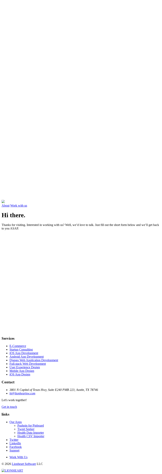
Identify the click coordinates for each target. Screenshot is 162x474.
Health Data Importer (30, 432)
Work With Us (18, 457)
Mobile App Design (21, 370)
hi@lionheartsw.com (22, 393)
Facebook (15, 447)
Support (14, 450)
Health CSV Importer (30, 436)
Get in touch (9, 406)
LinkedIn (15, 443)
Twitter (13, 439)
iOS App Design (19, 374)
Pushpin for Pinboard (30, 425)
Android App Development (26, 356)
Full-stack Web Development (27, 363)
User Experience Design (24, 367)
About (5, 205)
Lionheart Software (24, 464)
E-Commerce (17, 346)
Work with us (18, 205)
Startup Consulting (21, 349)
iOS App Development (23, 353)
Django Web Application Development (33, 360)
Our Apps (15, 422)
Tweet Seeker (25, 429)
